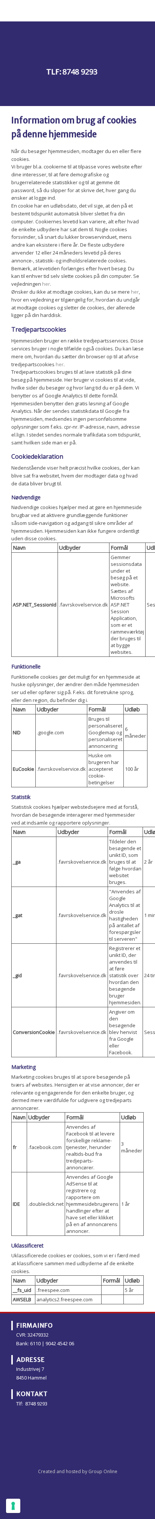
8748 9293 (79, 72)
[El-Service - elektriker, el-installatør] (77, 41)
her (46, 283)
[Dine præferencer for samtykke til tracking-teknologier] (13, 1506)
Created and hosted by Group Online (77, 1471)
